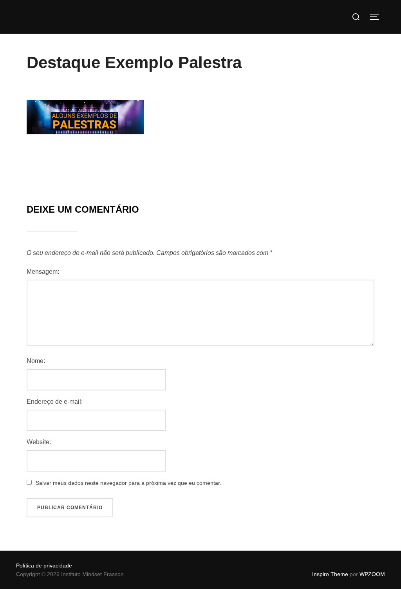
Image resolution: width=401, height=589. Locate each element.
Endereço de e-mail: (55, 401)
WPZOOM (372, 574)
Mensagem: (43, 271)
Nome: (36, 361)
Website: (39, 442)
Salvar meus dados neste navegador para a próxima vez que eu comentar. (128, 483)
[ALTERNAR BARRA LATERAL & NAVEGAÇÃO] (377, 16)
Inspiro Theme (330, 574)
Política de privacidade (44, 565)
